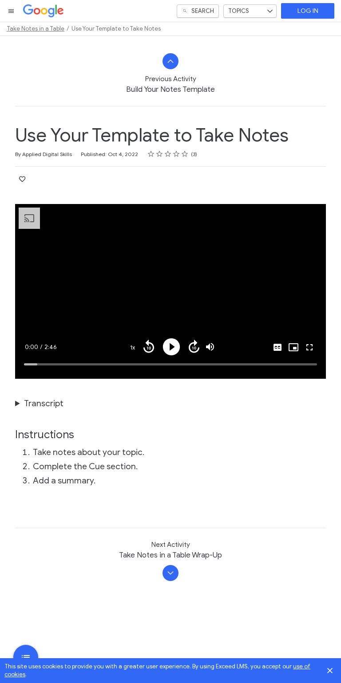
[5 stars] (185, 154)
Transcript (43, 403)
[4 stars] (176, 154)
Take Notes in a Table (35, 28)
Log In (307, 11)
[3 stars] (168, 154)
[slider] (170, 364)
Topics (238, 11)
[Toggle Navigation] (11, 11)
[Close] (330, 670)
